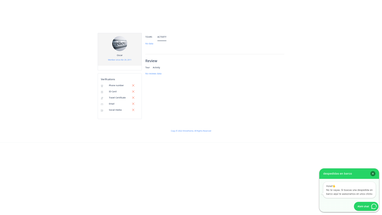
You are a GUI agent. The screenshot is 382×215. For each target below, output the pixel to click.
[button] (372, 173)
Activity (161, 36)
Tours (148, 36)
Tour (147, 67)
